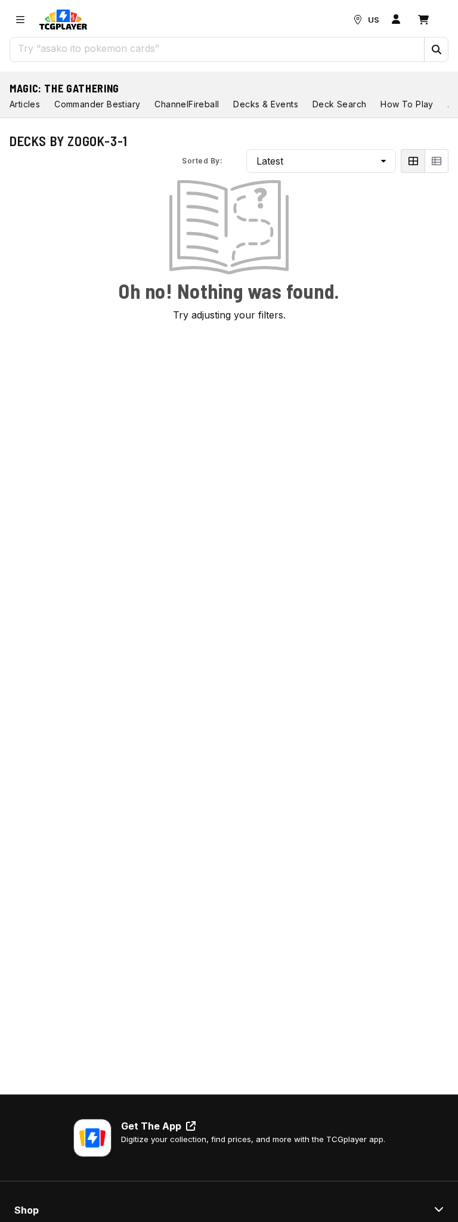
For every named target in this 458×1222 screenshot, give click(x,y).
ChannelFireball (186, 104)
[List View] (436, 161)
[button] (436, 49)
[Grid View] (413, 161)
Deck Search (339, 104)
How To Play (406, 104)
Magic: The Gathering (64, 88)
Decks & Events (265, 104)
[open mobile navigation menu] (20, 19)
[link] (63, 20)
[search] (217, 48)
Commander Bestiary (97, 104)
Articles (25, 104)
